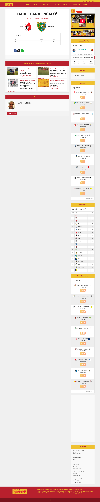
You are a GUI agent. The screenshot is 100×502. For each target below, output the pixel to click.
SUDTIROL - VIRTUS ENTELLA (82, 114)
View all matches (89, 198)
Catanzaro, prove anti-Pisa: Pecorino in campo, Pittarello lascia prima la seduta (58, 73)
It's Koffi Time (76, 464)
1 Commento (29, 90)
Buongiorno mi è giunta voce (79, 479)
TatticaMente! (53, 82)
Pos (73, 212)
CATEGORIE (66, 4)
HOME (27, 4)
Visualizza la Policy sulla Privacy (43, 500)
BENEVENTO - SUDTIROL (82, 381)
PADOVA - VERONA (83, 338)
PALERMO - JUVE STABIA (82, 188)
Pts (92, 212)
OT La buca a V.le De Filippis (79, 471)
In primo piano (62, 68)
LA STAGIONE (56, 4)
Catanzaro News (23, 68)
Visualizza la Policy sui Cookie (57, 500)
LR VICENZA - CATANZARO (83, 92)
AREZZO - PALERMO (83, 349)
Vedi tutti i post (12, 113)
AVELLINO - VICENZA (82, 328)
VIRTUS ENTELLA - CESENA (83, 296)
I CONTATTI (86, 4)
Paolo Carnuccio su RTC (78, 450)
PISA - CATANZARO (83, 49)
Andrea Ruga (36, 18)
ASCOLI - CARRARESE (83, 317)
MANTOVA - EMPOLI (83, 359)
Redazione (42, 78)
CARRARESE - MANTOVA (82, 103)
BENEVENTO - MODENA (83, 125)
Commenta (28, 75)
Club (76, 212)
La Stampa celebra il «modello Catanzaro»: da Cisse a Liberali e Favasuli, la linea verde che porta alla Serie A (27, 85)
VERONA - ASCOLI (83, 156)
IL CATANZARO (44, 4)
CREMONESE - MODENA (83, 285)
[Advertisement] (83, 418)
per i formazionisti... (77, 457)
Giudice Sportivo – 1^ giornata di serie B (26, 72)
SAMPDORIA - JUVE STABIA (83, 307)
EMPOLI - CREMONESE (83, 146)
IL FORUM (34, 4)
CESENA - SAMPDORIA (83, 178)
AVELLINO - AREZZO (82, 135)
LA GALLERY (76, 4)
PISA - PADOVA (83, 167)
